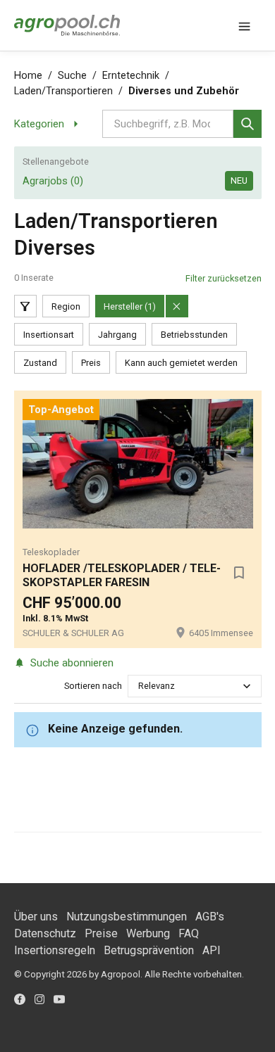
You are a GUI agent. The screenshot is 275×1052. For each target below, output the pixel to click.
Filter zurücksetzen (223, 278)
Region (65, 306)
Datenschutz (45, 933)
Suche (72, 76)
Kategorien (39, 124)
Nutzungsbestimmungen (126, 916)
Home (28, 76)
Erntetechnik (130, 76)
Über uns (36, 916)
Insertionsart (48, 334)
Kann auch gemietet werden (181, 362)
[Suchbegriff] (247, 124)
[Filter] (25, 306)
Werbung (148, 933)
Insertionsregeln (54, 950)
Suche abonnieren (72, 663)
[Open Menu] (245, 25)
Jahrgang (117, 334)
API (211, 950)
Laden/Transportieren (63, 91)
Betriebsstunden (194, 334)
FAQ (188, 933)
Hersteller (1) (130, 306)
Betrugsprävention (149, 950)
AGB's (209, 916)
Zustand (40, 362)
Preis (91, 362)
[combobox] (139, 685)
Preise (101, 933)
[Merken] (239, 573)
